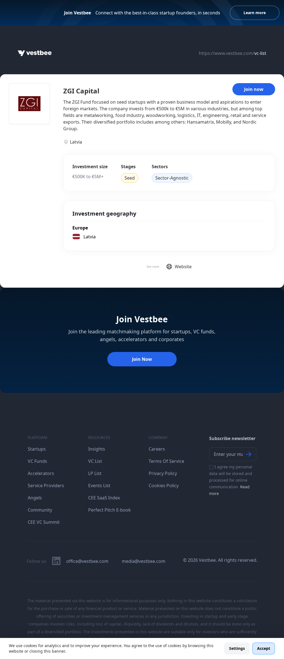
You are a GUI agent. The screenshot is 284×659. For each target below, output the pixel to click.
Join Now (142, 359)
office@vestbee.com (87, 561)
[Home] (35, 53)
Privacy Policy (163, 473)
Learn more (255, 12)
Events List (99, 485)
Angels (35, 498)
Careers (157, 449)
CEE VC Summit (44, 522)
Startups (37, 449)
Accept (263, 648)
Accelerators (41, 473)
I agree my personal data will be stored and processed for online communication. (230, 480)
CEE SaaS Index (104, 498)
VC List (95, 461)
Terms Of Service (166, 461)
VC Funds (37, 461)
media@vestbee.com (143, 561)
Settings (237, 648)
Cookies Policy (164, 485)
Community (40, 510)
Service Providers (46, 485)
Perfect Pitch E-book (109, 510)
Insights (96, 449)
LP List (95, 473)
